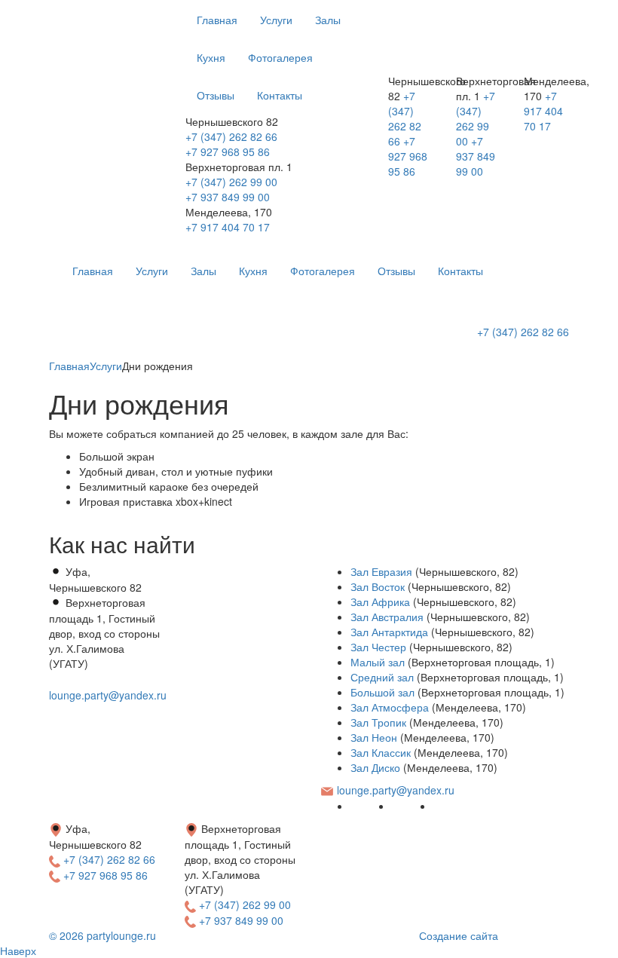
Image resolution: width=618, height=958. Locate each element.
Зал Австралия (387, 616)
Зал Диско (375, 767)
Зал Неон (373, 737)
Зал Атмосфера (389, 707)
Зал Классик (380, 752)
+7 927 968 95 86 (227, 151)
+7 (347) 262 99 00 (231, 181)
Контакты (279, 95)
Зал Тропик (378, 722)
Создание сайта (458, 935)
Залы (328, 19)
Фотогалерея (280, 57)
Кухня (211, 57)
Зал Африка (380, 601)
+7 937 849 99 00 (227, 196)
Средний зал (382, 676)
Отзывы (215, 95)
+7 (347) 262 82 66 (231, 136)
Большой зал (382, 691)
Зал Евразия (381, 571)
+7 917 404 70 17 (227, 226)
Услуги (276, 19)
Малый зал (377, 661)
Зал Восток (377, 586)
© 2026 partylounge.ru (102, 935)
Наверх (18, 950)
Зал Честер (378, 646)
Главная (217, 19)
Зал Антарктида (389, 631)
